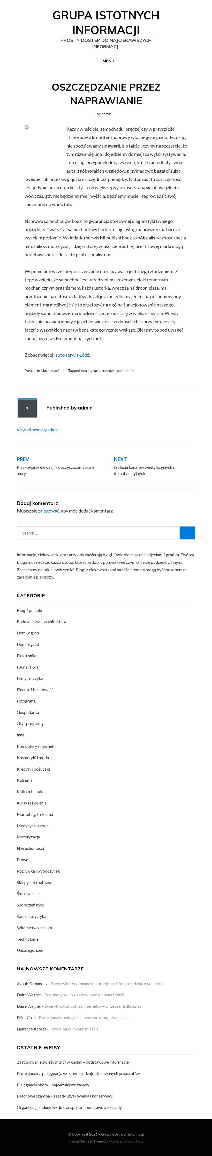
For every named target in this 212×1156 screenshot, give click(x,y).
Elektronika (27, 655)
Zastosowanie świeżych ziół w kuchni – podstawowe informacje (73, 1061)
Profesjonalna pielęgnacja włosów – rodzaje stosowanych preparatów (78, 1073)
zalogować (48, 511)
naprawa (109, 370)
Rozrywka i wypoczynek (38, 870)
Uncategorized (30, 950)
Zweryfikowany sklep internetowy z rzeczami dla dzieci (93, 1006)
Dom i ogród (28, 632)
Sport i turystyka (31, 916)
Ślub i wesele (28, 893)
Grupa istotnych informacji (122, 1134)
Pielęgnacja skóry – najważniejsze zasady (53, 1084)
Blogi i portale (29, 610)
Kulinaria (25, 780)
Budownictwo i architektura (41, 621)
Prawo (22, 859)
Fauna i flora (28, 666)
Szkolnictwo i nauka (34, 927)
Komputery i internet (35, 746)
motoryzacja (90, 370)
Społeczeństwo (30, 904)
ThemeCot (101, 1141)
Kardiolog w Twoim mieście (74, 1028)
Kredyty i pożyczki (33, 768)
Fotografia (26, 700)
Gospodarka (28, 712)
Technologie (28, 938)
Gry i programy (30, 723)
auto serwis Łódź (72, 355)
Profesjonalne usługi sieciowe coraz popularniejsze (83, 1017)
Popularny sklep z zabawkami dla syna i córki (84, 994)
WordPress (135, 1141)
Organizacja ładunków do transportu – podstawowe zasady (69, 1107)
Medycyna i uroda (33, 825)
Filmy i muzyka (30, 678)
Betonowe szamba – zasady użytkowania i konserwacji (65, 1095)
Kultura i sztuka (30, 791)
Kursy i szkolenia (32, 802)
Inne (20, 734)
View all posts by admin (37, 429)
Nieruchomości (30, 848)
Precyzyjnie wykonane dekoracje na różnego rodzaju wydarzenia (107, 983)
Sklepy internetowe (34, 882)
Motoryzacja (50, 370)
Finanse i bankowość (35, 689)
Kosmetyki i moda (33, 757)
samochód (125, 370)
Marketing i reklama (35, 814)
